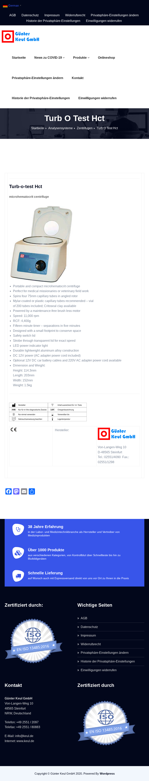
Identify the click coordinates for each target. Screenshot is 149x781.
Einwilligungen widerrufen (97, 98)
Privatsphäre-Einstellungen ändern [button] (115, 15)
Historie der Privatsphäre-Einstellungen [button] (53, 20)
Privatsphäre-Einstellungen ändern (37, 78)
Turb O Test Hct (107, 128)
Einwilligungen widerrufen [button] (104, 20)
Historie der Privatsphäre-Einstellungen (41, 98)
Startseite (19, 57)
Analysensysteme (60, 128)
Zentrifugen (85, 128)
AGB (12, 15)
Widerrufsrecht (75, 15)
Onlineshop (106, 57)
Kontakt (77, 78)
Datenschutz (30, 15)
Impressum (52, 15)
